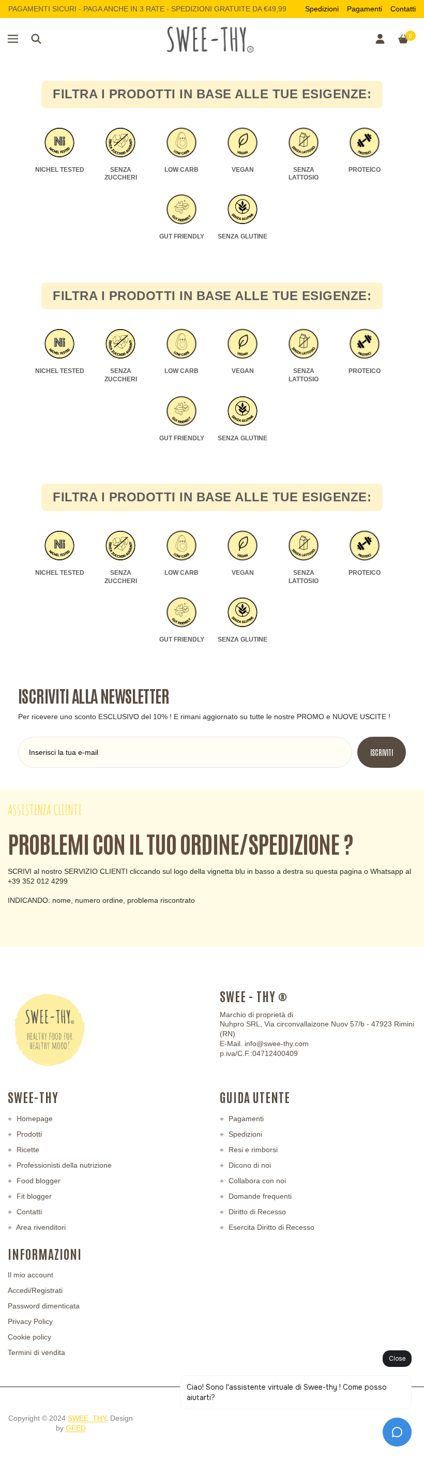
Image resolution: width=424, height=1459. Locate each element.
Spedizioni (322, 9)
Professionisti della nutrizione (63, 1165)
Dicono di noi (248, 1165)
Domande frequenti (259, 1196)
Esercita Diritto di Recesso (270, 1227)
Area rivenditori (40, 1227)
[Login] (380, 39)
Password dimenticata (44, 1306)
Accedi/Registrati (35, 1290)
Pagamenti (364, 9)
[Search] (36, 39)
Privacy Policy (30, 1321)
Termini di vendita (36, 1352)
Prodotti (28, 1134)
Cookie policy (29, 1337)
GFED (76, 1428)
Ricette (26, 1149)
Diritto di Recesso (256, 1212)
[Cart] (403, 39)
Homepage (33, 1118)
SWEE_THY (87, 1418)
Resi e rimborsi (252, 1149)
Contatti (403, 9)
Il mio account (30, 1275)
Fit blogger (33, 1196)
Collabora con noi (256, 1181)
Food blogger (37, 1181)
